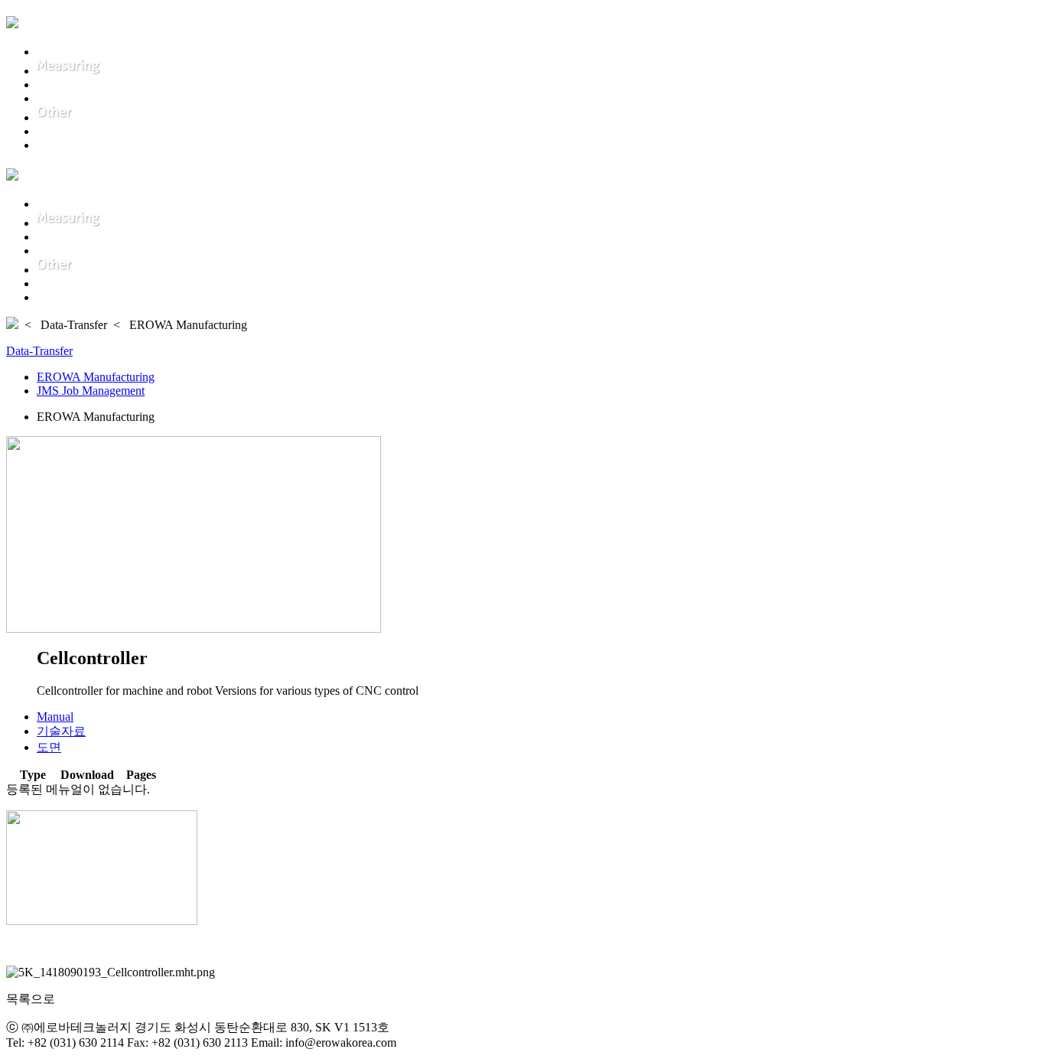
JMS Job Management (91, 390)
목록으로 (30, 998)
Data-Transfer (39, 350)
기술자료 (61, 731)
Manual (55, 716)
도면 (49, 747)
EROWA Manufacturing (96, 376)
